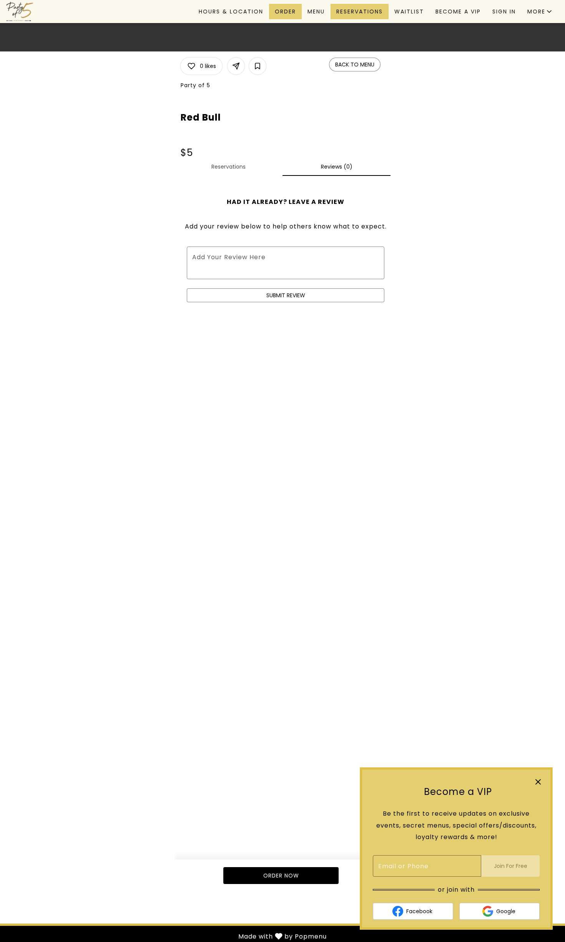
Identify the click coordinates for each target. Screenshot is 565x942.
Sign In (504, 11)
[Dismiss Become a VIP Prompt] (538, 782)
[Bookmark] (257, 66)
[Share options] (236, 66)
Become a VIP (458, 11)
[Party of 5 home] (40, 11)
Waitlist (409, 11)
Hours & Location (231, 11)
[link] (280, 875)
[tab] (228, 166)
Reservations (359, 11)
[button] (540, 11)
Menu (316, 11)
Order (285, 11)
